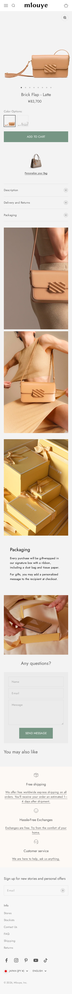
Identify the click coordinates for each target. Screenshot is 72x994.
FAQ (6, 934)
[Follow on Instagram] (16, 960)
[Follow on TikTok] (45, 960)
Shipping (9, 941)
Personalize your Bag (36, 173)
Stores (8, 913)
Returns (8, 948)
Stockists (9, 920)
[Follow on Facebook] (6, 960)
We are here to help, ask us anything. (36, 859)
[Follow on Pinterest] (26, 960)
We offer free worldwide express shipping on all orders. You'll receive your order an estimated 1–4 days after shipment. (36, 796)
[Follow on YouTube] (35, 960)
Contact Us (10, 927)
